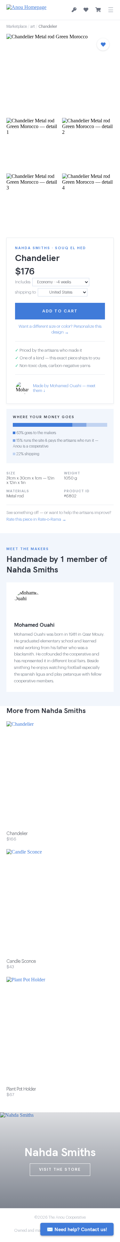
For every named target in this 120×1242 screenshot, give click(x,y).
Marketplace (16, 26)
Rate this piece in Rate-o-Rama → (36, 519)
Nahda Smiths (32, 569)
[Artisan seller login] (74, 10)
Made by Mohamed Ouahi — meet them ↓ (64, 388)
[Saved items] (86, 10)
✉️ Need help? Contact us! (77, 1229)
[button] (60, 74)
